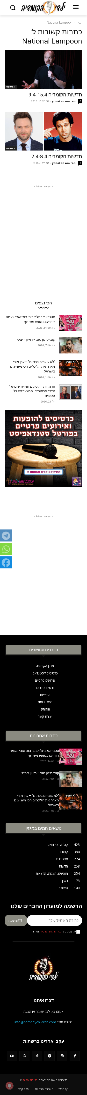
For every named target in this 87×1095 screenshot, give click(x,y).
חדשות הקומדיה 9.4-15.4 (55, 95)
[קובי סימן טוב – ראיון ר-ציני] (70, 345)
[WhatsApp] (24, 1056)
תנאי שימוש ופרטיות (51, 931)
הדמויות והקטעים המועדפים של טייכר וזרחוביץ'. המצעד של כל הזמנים (32, 391)
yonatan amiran (64, 101)
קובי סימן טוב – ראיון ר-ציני (36, 339)
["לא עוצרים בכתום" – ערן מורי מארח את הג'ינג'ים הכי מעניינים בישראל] (70, 368)
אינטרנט (10, 86)
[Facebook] (75, 1056)
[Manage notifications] (9, 1085)
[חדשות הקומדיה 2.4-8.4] (43, 131)
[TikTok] (37, 1056)
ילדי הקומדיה (30, 1080)
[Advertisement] (43, 232)
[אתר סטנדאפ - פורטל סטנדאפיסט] (43, 458)
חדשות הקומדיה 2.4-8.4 (56, 156)
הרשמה (13, 920)
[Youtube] (12, 1056)
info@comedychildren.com (35, 1022)
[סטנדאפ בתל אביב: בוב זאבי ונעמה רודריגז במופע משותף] (70, 323)
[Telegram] (49, 1056)
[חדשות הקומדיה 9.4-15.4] (43, 69)
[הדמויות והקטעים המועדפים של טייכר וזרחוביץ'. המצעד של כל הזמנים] (70, 392)
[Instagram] (62, 1056)
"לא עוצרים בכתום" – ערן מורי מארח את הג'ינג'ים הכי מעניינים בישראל (32, 366)
